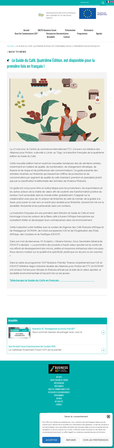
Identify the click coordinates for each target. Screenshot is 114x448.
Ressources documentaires (57, 34)
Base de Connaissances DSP (26, 34)
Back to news (17, 52)
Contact (67, 37)
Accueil (26, 30)
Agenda (99, 34)
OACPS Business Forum (47, 30)
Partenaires (88, 30)
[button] (108, 416)
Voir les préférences (95, 440)
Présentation (70, 30)
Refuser (71, 440)
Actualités (51, 37)
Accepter (51, 440)
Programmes (82, 34)
